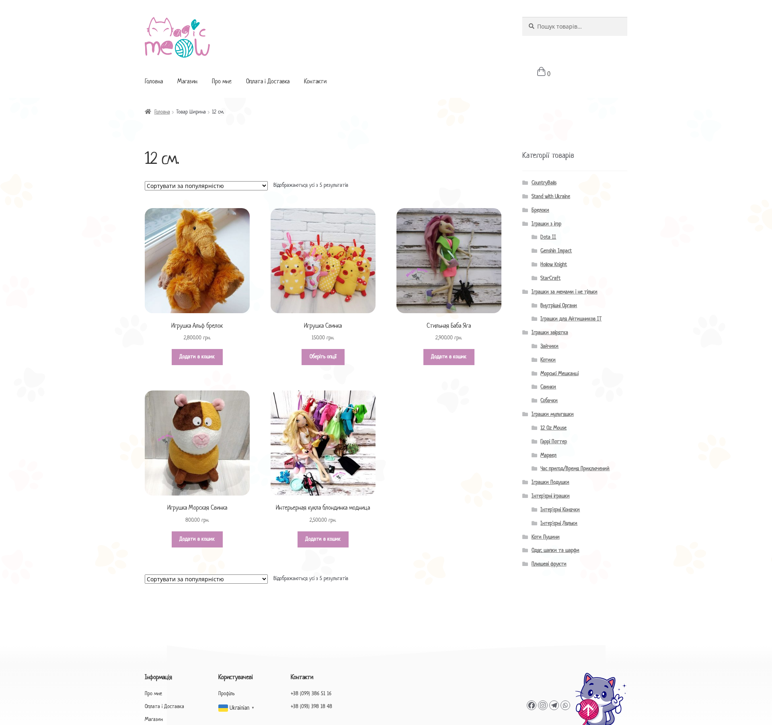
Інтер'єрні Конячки (560, 510)
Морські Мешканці (559, 374)
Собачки (549, 401)
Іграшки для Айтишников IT (571, 319)
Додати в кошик (197, 357)
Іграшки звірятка (550, 333)
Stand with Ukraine (551, 197)
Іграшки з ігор (546, 224)
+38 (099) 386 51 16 (311, 694)
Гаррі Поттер (553, 442)
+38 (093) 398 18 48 (311, 707)
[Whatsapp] (565, 705)
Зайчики (549, 346)
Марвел (548, 455)
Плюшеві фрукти (549, 564)
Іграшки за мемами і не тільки (564, 292)
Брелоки (540, 210)
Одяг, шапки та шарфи (555, 550)
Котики (548, 360)
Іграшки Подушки (550, 482)
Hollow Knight (553, 265)
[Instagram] (543, 705)
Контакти (315, 81)
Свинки (548, 387)
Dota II (548, 237)
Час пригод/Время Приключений (575, 469)
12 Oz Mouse (553, 428)
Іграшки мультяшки (553, 414)
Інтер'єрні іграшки (551, 496)
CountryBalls (544, 183)
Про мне (222, 81)
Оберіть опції (323, 357)
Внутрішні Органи (558, 306)
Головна (154, 81)
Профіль (226, 694)
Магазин (187, 81)
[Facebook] (531, 705)
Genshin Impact (556, 251)
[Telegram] (554, 705)
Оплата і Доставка (268, 81)
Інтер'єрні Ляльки (558, 524)
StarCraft (550, 278)
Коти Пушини (546, 537)
